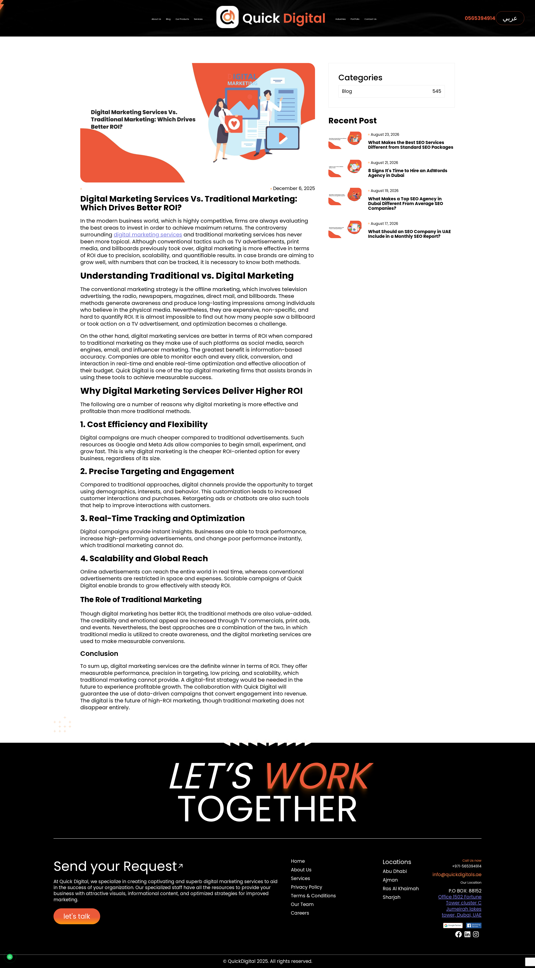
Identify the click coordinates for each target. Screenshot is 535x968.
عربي (510, 18)
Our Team (302, 904)
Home (298, 861)
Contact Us (370, 19)
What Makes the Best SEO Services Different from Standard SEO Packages (410, 145)
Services (198, 19)
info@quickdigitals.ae (456, 874)
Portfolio (355, 19)
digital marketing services (148, 234)
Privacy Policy (306, 887)
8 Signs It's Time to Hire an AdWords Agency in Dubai (407, 173)
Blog (168, 19)
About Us (156, 19)
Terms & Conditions (313, 895)
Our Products (182, 19)
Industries (341, 19)
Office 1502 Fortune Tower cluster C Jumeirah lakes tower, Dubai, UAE (459, 906)
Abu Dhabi (395, 871)
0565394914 (480, 18)
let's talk (76, 916)
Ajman (390, 880)
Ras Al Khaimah (401, 888)
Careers (300, 913)
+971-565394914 (466, 866)
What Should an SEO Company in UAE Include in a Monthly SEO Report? (409, 234)
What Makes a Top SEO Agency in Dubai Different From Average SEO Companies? (405, 203)
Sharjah (391, 897)
